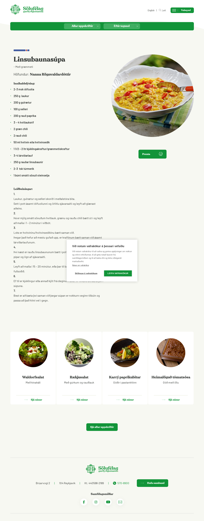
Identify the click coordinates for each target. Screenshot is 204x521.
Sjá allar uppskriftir (102, 427)
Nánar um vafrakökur (80, 265)
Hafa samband (155, 483)
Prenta (146, 154)
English (151, 10)
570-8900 (123, 483)
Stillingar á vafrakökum (86, 273)
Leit (164, 10)
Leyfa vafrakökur (118, 273)
